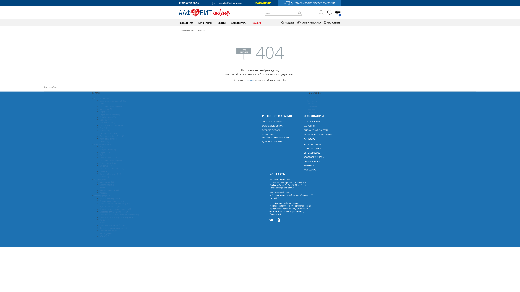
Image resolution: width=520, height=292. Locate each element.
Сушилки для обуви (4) (110, 230)
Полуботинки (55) (108, 117)
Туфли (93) (104, 111)
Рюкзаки (103, 193)
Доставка (311, 103)
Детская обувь (312, 152)
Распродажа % (312, 161)
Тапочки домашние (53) (110, 133)
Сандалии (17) (106, 166)
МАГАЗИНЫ (334, 22)
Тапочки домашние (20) (110, 157)
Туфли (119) (105, 152)
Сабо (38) (104, 103)
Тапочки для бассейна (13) (112, 168)
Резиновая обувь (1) (109, 138)
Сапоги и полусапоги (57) (111, 125)
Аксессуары (310, 169)
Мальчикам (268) (107, 182)
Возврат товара (271, 130)
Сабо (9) (103, 155)
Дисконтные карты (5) (110, 198)
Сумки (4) (104, 171)
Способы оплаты (272, 121)
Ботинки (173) (106, 120)
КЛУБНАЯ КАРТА (311, 22)
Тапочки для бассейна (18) (112, 136)
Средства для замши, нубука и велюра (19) (119, 214)
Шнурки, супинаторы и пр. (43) (113, 228)
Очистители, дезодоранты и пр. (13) (116, 217)
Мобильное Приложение (318, 134)
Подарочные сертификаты (112, 201)
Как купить (312, 101)
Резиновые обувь (108, 163)
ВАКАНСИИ (263, 3)
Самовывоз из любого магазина (315, 3)
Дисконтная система (316, 130)
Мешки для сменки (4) (110, 190)
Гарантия (311, 109)
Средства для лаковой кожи (113, 225)
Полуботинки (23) (108, 149)
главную (250, 80)
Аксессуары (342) (102, 195)
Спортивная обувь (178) (111, 160)
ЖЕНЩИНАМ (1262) (103, 98)
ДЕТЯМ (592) (100, 179)
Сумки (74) (104, 141)
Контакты (311, 112)
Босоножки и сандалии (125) (113, 101)
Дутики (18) (105, 130)
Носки (102, 222)
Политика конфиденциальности (275, 135)
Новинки (309, 165)
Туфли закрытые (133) (110, 114)
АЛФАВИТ (104, 236)
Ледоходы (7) (106, 233)
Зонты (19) (104, 220)
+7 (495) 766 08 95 (189, 3)
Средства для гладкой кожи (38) (114, 211)
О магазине (312, 106)
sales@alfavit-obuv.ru (230, 3)
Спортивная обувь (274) (111, 106)
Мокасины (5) (106, 109)
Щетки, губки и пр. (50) (110, 206)
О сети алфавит (312, 121)
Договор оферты (272, 141)
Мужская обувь (312, 148)
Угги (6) (103, 147)
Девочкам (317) (107, 184)
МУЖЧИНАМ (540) (102, 144)
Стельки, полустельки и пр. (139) (115, 203)
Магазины (309, 125)
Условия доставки (272, 125)
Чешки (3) (104, 187)
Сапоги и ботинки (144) (110, 174)
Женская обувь (312, 144)
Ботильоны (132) (107, 122)
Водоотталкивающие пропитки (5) (115, 209)
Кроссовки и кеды (314, 157)
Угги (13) (103, 128)
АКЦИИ (289, 22)
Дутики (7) (104, 176)
